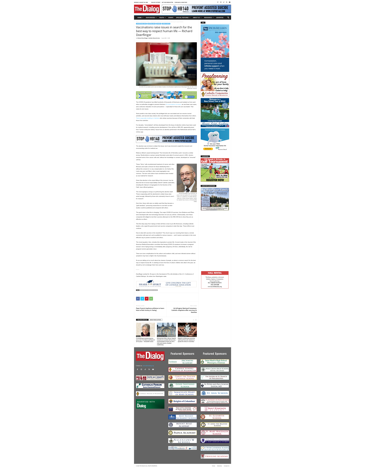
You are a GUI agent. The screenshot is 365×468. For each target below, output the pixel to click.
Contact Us (226, 466)
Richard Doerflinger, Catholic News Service (149, 38)
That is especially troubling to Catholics (147, 118)
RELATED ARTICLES (142, 319)
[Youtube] (230, 2)
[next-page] (196, 320)
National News (151, 23)
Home (139, 17)
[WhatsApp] (151, 299)
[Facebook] (218, 2)
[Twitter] (227, 2)
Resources (208, 17)
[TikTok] (224, 2)
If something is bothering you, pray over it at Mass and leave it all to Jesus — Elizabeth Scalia (145, 339)
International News (144, 21)
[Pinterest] (147, 299)
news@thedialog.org (148, 365)
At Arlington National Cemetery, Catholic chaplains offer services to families (184, 310)
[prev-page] (194, 320)
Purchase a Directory (181, 2)
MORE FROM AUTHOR (155, 319)
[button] (228, 17)
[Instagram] (221, 2)
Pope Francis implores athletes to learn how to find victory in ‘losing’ (150, 309)
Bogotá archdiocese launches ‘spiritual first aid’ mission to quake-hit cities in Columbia (186, 339)
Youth (161, 17)
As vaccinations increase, (173, 104)
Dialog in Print (155, 2)
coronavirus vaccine (152, 290)
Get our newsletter (167, 2)
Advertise (219, 17)
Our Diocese (150, 17)
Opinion (159, 23)
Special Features (182, 17)
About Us (196, 17)
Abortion (143, 290)
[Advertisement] (215, 240)
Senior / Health (166, 23)
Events (170, 17)
